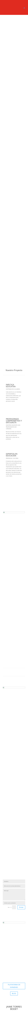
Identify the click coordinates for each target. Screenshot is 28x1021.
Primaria (12, 31)
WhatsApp (8, 507)
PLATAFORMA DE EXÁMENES (14, 986)
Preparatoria (13, 45)
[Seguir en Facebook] (4, 999)
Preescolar (13, 23)
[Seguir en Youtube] (13, 999)
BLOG (14, 993)
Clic (14, 95)
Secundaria (13, 38)
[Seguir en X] (7, 999)
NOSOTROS (14, 978)
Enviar (21, 907)
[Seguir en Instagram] (10, 999)
